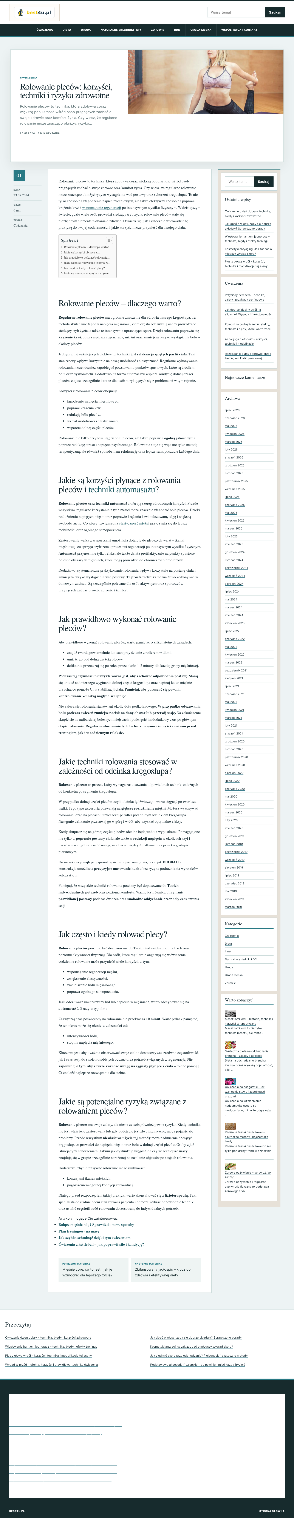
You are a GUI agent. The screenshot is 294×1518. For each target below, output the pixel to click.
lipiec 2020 (232, 780)
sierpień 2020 (234, 772)
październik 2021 (236, 670)
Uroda (86, 29)
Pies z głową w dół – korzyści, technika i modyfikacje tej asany (48, 1355)
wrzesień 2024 (235, 575)
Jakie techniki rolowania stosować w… (87, 263)
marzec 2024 (233, 607)
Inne (177, 29)
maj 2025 (231, 512)
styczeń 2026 (234, 457)
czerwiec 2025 (235, 504)
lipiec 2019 (232, 875)
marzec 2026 (233, 441)
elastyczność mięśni (134, 523)
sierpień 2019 (234, 867)
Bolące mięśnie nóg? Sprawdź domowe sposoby (96, 1224)
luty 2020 (231, 820)
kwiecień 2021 (234, 709)
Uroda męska (201, 29)
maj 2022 (231, 646)
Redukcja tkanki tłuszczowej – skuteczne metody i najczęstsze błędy (246, 1136)
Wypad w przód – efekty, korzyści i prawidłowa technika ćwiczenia (51, 1364)
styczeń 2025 (234, 544)
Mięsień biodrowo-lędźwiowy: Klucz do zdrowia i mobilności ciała (63, 1471)
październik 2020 (236, 757)
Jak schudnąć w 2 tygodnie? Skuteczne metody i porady (55, 1432)
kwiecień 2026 (234, 433)
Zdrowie (157, 29)
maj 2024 (231, 599)
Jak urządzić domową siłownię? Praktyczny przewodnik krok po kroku (67, 1487)
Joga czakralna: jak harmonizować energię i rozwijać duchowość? (63, 1463)
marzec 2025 (233, 528)
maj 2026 (231, 425)
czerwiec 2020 (235, 788)
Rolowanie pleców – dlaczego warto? (86, 247)
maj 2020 (231, 796)
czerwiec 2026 (235, 418)
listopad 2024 (234, 560)
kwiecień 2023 (234, 623)
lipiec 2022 (232, 631)
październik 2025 (236, 481)
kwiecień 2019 (234, 899)
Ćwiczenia (45, 29)
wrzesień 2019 (234, 859)
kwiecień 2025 (234, 520)
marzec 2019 (233, 907)
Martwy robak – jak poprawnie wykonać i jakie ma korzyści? (58, 1495)
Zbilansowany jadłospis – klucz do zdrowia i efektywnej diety (163, 1269)
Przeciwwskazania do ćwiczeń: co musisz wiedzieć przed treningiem (65, 1424)
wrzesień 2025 (235, 489)
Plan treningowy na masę (79, 1231)
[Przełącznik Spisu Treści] (107, 240)
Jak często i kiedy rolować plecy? (84, 268)
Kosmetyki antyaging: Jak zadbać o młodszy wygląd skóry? (191, 1346)
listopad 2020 (234, 749)
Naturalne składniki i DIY (121, 29)
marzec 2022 (233, 662)
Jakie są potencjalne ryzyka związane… (88, 273)
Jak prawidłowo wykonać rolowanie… (87, 257)
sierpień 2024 (234, 583)
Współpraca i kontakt (239, 29)
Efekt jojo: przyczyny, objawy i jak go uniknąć (46, 1440)
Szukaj (275, 12)
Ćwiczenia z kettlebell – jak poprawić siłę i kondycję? (101, 1244)
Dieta (67, 29)
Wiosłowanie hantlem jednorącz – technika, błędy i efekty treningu (51, 1346)
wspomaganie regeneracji (101, 207)
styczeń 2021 (234, 733)
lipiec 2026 (232, 410)
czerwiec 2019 (234, 883)
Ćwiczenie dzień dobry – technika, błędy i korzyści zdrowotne (48, 1337)
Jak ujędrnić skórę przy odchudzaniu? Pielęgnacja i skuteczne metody (199, 1355)
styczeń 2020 (234, 828)
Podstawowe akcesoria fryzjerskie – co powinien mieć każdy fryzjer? (197, 1364)
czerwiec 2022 (235, 638)
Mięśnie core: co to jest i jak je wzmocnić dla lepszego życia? (87, 1269)
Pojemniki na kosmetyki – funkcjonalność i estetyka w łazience (60, 1479)
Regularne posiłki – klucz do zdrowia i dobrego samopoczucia (60, 1456)
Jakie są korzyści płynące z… (82, 252)
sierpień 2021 (234, 678)
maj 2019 (231, 891)
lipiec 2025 (232, 496)
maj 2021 (231, 701)
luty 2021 (231, 725)
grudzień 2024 (234, 552)
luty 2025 (231, 536)
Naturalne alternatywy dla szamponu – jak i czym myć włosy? (59, 1409)
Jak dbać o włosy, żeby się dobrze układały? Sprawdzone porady (196, 1337)
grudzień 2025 (234, 465)
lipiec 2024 (232, 591)
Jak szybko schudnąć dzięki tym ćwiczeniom (94, 1237)
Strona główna (272, 1511)
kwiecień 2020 (234, 804)
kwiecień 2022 (234, 654)
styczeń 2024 (234, 615)
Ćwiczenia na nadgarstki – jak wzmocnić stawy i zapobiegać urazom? (245, 1091)
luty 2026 (231, 449)
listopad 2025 (234, 473)
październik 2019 (236, 851)
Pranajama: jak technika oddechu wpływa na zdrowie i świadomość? (65, 1448)
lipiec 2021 (232, 686)
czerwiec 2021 (234, 694)
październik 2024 (236, 567)
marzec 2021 (233, 717)
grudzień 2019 (234, 836)
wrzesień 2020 (235, 765)
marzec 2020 (233, 812)
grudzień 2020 (234, 741)
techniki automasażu (121, 489)
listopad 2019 (234, 843)
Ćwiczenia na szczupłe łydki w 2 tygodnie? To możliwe (54, 1417)
